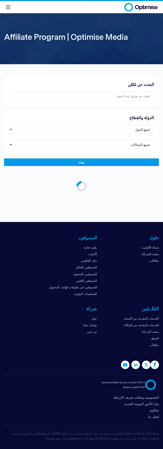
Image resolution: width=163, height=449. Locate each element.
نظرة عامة (90, 247)
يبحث (82, 162)
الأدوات (92, 254)
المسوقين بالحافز (86, 267)
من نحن (92, 331)
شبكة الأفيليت (150, 247)
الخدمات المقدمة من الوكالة (141, 325)
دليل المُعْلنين (89, 260)
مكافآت (154, 260)
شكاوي (154, 410)
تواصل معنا (90, 325)
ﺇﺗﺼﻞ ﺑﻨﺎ (153, 417)
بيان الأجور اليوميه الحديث (141, 404)
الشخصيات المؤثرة (85, 294)
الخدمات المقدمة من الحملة (141, 318)
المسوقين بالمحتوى (85, 274)
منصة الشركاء (150, 254)
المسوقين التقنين (86, 280)
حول (94, 318)
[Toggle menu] (8, 7)
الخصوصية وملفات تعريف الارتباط (136, 397)
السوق (155, 338)
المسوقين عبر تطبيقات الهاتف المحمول (73, 287)
